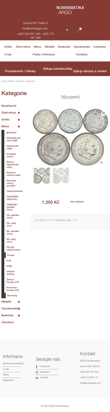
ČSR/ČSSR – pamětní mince (12, 207)
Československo (14, 191)
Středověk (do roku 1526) (13, 139)
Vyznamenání (82, 47)
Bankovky (64, 47)
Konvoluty (20, 81)
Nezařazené (8, 105)
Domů (4, 81)
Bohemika (11, 132)
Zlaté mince (23, 47)
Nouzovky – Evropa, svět (13, 288)
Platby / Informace (44, 54)
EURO (9, 266)
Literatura (100, 47)
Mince (37, 47)
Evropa (10, 255)
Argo (65, 13)
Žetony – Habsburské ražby (12, 164)
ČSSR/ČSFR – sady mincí (13, 197)
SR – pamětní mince (13, 232)
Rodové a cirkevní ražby (13, 173)
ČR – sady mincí (11, 224)
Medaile (49, 47)
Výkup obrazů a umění (90, 71)
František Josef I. (11, 155)
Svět (9, 260)
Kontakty (81, 54)
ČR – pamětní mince (13, 216)
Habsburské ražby (12, 147)
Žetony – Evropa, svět (13, 280)
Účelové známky (10, 272)
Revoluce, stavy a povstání (11, 183)
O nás (7, 54)
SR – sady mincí (11, 240)
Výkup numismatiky (57, 69)
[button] (103, 113)
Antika (8, 47)
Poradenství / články (20, 71)
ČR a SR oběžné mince (13, 248)
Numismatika (70, 8)
